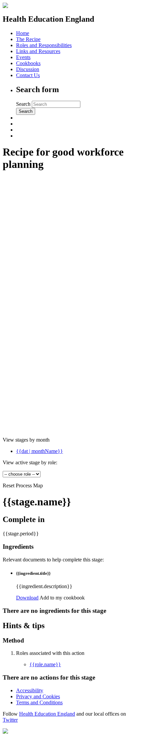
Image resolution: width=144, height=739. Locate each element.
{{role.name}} (45, 664)
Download (27, 597)
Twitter (10, 720)
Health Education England (47, 714)
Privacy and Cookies (38, 696)
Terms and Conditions (39, 702)
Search (24, 104)
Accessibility (29, 690)
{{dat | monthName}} (39, 451)
